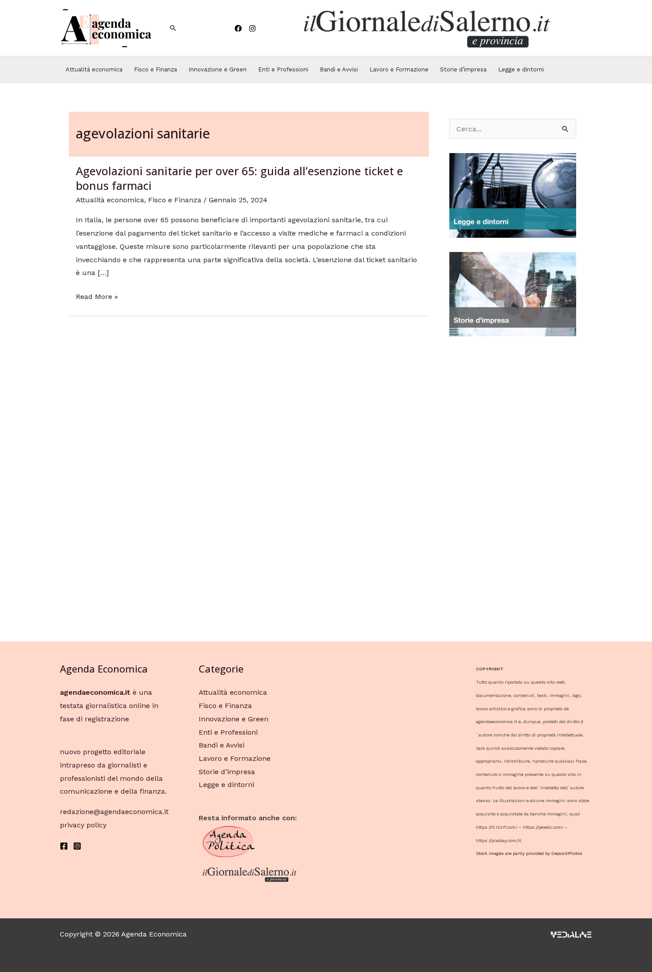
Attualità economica (94, 69)
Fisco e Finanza (155, 69)
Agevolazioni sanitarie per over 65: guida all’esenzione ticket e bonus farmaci (239, 178)
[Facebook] (238, 28)
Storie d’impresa (463, 69)
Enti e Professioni (283, 69)
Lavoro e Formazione (398, 69)
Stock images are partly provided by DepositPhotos (529, 853)
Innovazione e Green (218, 69)
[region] (426, 28)
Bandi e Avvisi (339, 69)
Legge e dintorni (521, 69)
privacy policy (83, 825)
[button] (426, 28)
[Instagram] (252, 28)
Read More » (97, 296)
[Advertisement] (512, 483)
